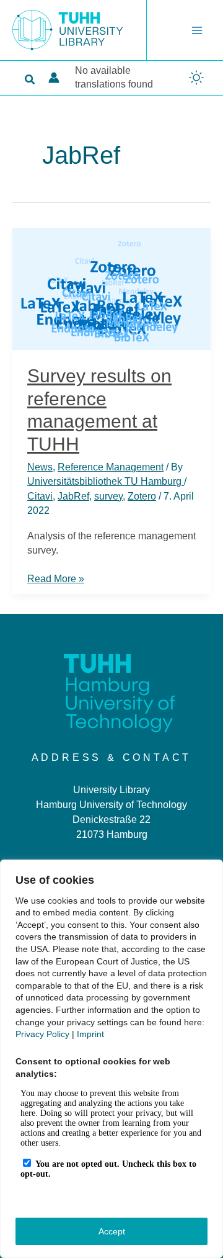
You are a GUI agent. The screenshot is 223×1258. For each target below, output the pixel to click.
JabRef (73, 496)
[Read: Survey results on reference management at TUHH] (111, 287)
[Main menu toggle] (197, 30)
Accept (111, 1231)
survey (108, 496)
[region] (111, 1059)
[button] (30, 80)
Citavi (40, 496)
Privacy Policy (42, 1034)
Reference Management (111, 467)
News (40, 467)
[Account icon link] (53, 77)
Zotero (142, 496)
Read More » (55, 579)
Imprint (90, 1034)
